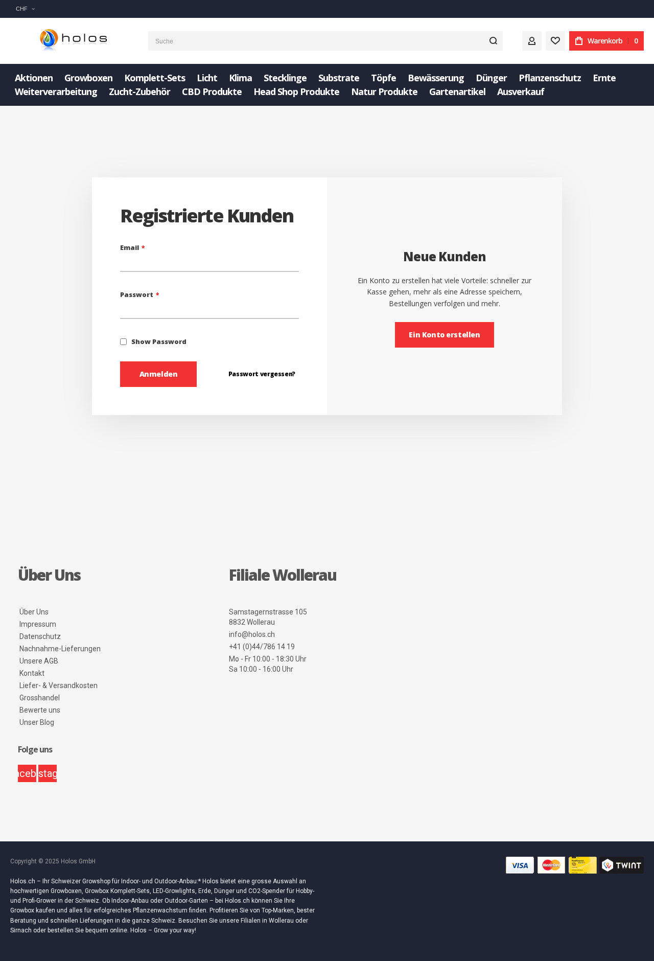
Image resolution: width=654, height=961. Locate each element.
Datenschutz (40, 636)
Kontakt (31, 673)
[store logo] (71, 41)
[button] (25, 9)
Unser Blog (36, 722)
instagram (47, 773)
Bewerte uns (39, 710)
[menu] (327, 85)
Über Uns (34, 612)
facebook (27, 773)
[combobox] (325, 41)
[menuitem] (34, 78)
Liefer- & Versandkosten (58, 685)
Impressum (37, 624)
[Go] (493, 41)
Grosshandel (39, 698)
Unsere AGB (38, 661)
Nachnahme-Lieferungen (60, 649)
